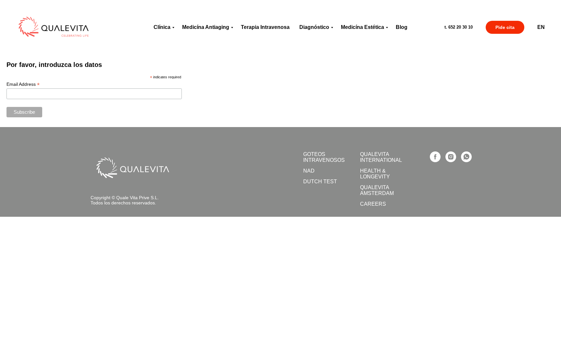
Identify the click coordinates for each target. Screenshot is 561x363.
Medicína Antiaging (205, 27)
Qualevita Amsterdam (377, 190)
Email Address (23, 84)
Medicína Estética (362, 27)
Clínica (162, 27)
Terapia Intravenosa (265, 27)
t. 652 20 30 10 (458, 27)
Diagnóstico (314, 27)
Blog (401, 27)
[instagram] (450, 156)
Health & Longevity (375, 173)
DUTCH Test (320, 181)
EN (541, 27)
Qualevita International (381, 157)
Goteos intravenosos (324, 157)
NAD (309, 171)
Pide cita (505, 27)
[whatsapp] (466, 156)
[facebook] (435, 156)
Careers (373, 204)
